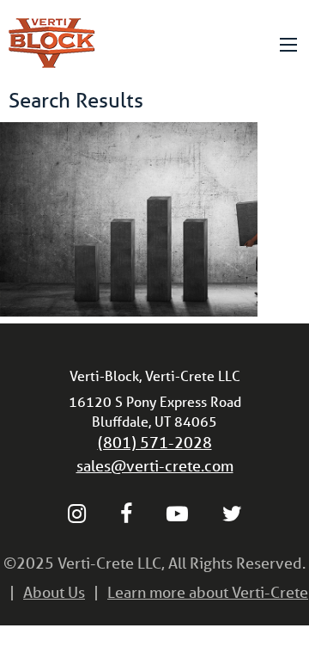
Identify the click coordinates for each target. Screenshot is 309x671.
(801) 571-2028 (155, 442)
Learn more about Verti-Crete (207, 591)
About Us (54, 591)
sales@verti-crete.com (154, 465)
